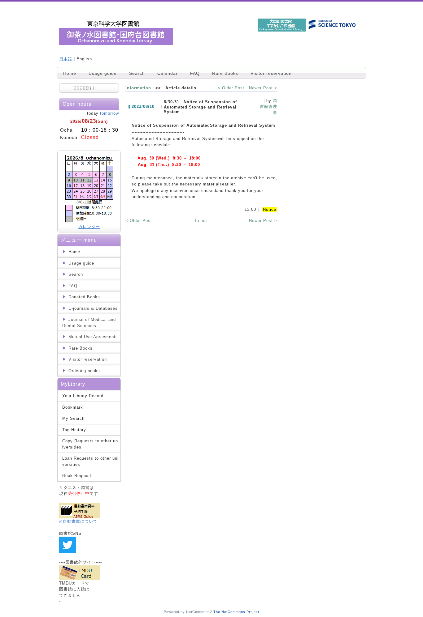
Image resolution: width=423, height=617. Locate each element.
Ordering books (84, 370)
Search (137, 73)
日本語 (65, 59)
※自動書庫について (78, 521)
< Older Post (231, 88)
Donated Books (84, 297)
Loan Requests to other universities (90, 461)
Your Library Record (82, 396)
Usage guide (103, 73)
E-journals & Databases (93, 308)
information (138, 88)
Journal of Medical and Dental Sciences (89, 322)
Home (69, 73)
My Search (73, 418)
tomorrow (109, 113)
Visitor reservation (271, 73)
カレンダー (89, 226)
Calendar (167, 73)
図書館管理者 (268, 106)
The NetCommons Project (236, 612)
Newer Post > (263, 88)
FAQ (195, 73)
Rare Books (225, 73)
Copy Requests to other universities (90, 444)
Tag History (74, 430)
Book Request (76, 475)
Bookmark (72, 407)
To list (200, 220)
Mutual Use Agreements (93, 336)
